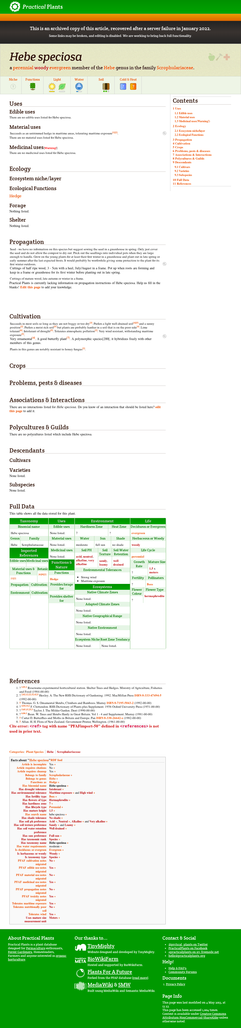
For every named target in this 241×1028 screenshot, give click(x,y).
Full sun (54, 835)
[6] (21, 330)
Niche (13, 79)
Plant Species (35, 751)
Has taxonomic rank (33, 839)
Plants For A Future (110, 971)
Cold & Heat (128, 79)
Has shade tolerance (34, 818)
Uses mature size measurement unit (35, 919)
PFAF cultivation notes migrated (32, 862)
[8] (42, 574)
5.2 (28, 709)
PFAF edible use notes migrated (32, 869)
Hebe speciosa (39, 760)
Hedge (15, 196)
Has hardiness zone (34, 803)
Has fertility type (36, 796)
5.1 (25, 709)
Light (57, 79)
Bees (150, 584)
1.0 (22, 686)
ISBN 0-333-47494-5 (147, 695)
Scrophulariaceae (175, 68)
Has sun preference (34, 835)
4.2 (28, 705)
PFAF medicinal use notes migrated (30, 883)
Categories (16, 751)
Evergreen (55, 850)
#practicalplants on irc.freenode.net (194, 952)
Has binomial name (34, 785)
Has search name (35, 814)
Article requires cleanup (31, 771)
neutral (88, 556)
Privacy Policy (175, 984)
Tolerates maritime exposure (29, 903)
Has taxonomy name (33, 842)
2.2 (28, 694)
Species (53, 839)
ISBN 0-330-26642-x (109, 717)
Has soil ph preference (32, 821)
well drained (118, 562)
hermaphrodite (155, 596)
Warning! (50, 148)
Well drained (56, 828)
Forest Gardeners (20, 952)
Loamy (69, 825)
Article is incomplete (34, 764)
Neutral (63, 821)
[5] (137, 322)
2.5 (37, 694)
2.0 (22, 694)
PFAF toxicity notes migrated (34, 898)
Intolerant (55, 789)
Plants (43, 6)
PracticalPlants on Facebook (188, 948)
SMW (124, 984)
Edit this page (30, 287)
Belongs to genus (36, 778)
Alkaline (77, 821)
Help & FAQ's (177, 968)
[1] (113, 132)
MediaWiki (100, 984)
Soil (101, 79)
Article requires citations (31, 768)
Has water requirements (31, 846)
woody (41, 68)
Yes (51, 867)
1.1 (25, 686)
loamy (103, 564)
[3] (91, 322)
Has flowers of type (34, 800)
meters (153, 572)
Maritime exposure (60, 792)
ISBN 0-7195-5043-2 (120, 702)
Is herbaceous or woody (31, 853)
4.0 (22, 705)
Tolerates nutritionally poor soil (29, 908)
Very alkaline (97, 821)
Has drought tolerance (32, 789)
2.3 (31, 694)
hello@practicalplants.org (187, 956)
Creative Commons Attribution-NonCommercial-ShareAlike (194, 1016)
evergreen (60, 68)
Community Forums (183, 972)
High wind (86, 792)
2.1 (25, 694)
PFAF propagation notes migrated (31, 891)
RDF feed (56, 760)
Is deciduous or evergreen (30, 850)
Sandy (53, 825)
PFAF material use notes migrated (31, 876)
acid (79, 556)
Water (79, 79)
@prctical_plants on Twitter (188, 944)
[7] (68, 338)
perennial (23, 68)
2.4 (34, 694)
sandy (103, 560)
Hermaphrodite (58, 800)
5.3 (31, 709)
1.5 (151, 568)
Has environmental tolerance (28, 792)
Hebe (109, 68)
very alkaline (85, 562)
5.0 (22, 709)
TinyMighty (101, 945)
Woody (53, 853)
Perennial (55, 807)
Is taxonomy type (35, 857)
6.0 (22, 713)
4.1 (25, 705)
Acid (52, 821)
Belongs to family (35, 775)
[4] (134, 322)
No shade (54, 818)
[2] (116, 132)
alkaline (81, 560)
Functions (32, 79)
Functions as (38, 782)
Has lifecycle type (35, 807)
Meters (53, 917)
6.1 (25, 713)
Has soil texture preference (30, 825)
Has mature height (34, 810)
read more (140, 978)
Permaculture (35, 948)
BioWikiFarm (103, 958)
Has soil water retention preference (31, 830)
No (51, 860)
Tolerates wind (37, 914)
